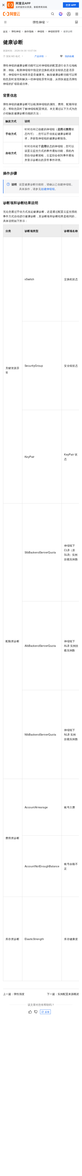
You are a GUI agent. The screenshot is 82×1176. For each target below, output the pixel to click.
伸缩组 (40, 31)
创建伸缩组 (48, 189)
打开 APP (71, 5)
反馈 (47, 1011)
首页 (5, 31)
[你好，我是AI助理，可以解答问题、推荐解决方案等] (61, 14)
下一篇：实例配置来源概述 (63, 994)
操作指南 (29, 31)
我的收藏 (69, 56)
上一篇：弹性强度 (13, 994)
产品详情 (39, 56)
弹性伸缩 (16, 31)
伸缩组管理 (53, 31)
